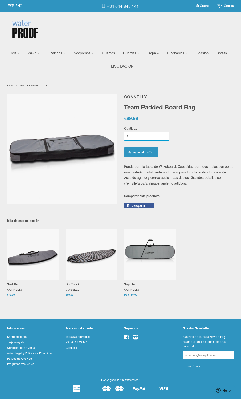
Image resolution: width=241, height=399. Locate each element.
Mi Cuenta (203, 5)
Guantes (108, 52)
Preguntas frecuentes (20, 364)
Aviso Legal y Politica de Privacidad (30, 353)
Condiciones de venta (21, 348)
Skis (13, 52)
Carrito (229, 5)
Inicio (10, 85)
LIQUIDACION (122, 66)
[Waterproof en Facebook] (126, 338)
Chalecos (55, 52)
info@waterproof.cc (78, 337)
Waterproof (132, 380)
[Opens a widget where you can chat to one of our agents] (223, 391)
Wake (32, 52)
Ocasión (202, 52)
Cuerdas (130, 52)
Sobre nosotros (17, 337)
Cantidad (130, 128)
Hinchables (176, 52)
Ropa (152, 52)
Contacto (71, 348)
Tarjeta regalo (16, 342)
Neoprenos (83, 52)
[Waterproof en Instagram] (135, 338)
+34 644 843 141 (123, 6)
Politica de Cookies (19, 358)
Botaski (222, 52)
